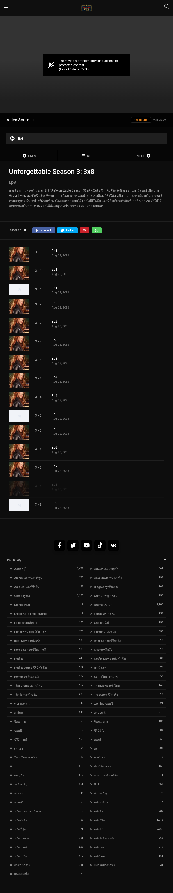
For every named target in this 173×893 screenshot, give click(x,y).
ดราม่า (18, 748)
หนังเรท (99, 847)
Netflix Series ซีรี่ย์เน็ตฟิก (30, 667)
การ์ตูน (18, 712)
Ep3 (54, 340)
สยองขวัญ (100, 793)
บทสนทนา (100, 757)
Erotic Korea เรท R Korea (30, 613)
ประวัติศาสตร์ (102, 766)
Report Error (141, 119)
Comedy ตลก (23, 596)
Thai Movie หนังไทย (107, 685)
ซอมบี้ (18, 730)
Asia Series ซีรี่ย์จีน (26, 587)
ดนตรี (97, 739)
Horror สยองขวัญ (105, 631)
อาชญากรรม (22, 865)
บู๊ (15, 766)
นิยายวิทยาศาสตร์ (25, 757)
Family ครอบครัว (104, 613)
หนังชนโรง (21, 820)
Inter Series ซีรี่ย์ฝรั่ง (107, 640)
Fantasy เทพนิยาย (25, 622)
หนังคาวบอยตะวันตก (27, 811)
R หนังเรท (100, 667)
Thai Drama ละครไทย (28, 685)
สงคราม (19, 793)
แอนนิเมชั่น (21, 874)
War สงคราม (22, 703)
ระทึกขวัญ (20, 784)
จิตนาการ (20, 721)
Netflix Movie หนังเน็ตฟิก (110, 658)
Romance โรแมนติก (27, 676)
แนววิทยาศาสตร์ (104, 865)
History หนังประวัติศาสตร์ (30, 631)
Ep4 (54, 377)
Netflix (18, 658)
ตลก (96, 748)
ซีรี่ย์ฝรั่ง (99, 730)
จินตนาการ (101, 721)
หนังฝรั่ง (99, 829)
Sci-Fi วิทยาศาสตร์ (106, 676)
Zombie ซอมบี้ (103, 703)
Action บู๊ (19, 569)
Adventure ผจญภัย (106, 569)
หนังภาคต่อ (21, 838)
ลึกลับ (97, 784)
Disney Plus (22, 604)
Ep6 (54, 447)
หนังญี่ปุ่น (20, 829)
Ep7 (54, 466)
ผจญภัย (19, 775)
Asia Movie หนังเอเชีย (108, 578)
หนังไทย (99, 856)
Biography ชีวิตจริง (106, 587)
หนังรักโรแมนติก (104, 838)
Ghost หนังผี (102, 622)
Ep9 (54, 503)
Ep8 (54, 484)
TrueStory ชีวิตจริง (106, 694)
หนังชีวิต (99, 820)
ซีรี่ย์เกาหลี (21, 739)
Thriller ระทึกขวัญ (25, 694)
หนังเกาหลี (21, 847)
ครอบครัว (100, 712)
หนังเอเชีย (20, 856)
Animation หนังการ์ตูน (28, 578)
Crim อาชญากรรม (105, 596)
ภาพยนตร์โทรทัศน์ (106, 775)
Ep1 (54, 251)
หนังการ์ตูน (101, 802)
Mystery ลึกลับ (103, 649)
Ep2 (54, 303)
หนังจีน (98, 811)
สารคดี (18, 802)
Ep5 (54, 414)
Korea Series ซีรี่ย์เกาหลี (30, 649)
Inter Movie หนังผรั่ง (27, 640)
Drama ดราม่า (103, 604)
